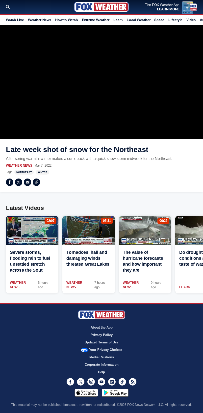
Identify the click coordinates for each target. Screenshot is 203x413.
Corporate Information (102, 364)
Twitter (18, 182)
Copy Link (36, 182)
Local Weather (138, 20)
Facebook (9, 182)
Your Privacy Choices (105, 350)
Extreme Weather (96, 20)
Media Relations (101, 357)
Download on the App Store (86, 393)
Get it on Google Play (115, 393)
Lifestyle (175, 20)
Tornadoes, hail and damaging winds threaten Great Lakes (87, 258)
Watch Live (15, 20)
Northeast (24, 172)
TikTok (122, 382)
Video (191, 20)
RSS (132, 382)
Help (101, 372)
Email (27, 182)
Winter (42, 172)
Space (159, 20)
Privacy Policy (102, 335)
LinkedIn (112, 382)
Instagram (91, 382)
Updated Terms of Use (101, 342)
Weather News (39, 20)
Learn (118, 20)
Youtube (101, 382)
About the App (102, 327)
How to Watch (66, 20)
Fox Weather (101, 7)
